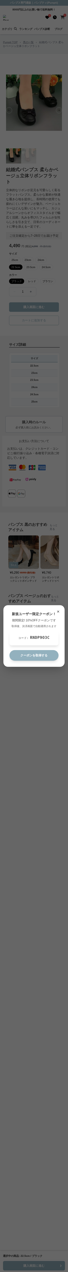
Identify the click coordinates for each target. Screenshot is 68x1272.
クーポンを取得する (34, 655)
